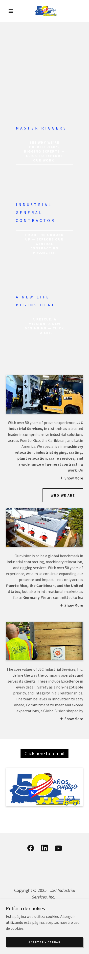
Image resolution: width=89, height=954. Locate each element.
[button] (11, 11)
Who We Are (63, 495)
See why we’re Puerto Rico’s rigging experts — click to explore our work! (44, 151)
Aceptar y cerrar (44, 942)
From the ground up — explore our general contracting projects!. (44, 244)
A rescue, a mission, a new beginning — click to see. (44, 326)
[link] (46, 11)
